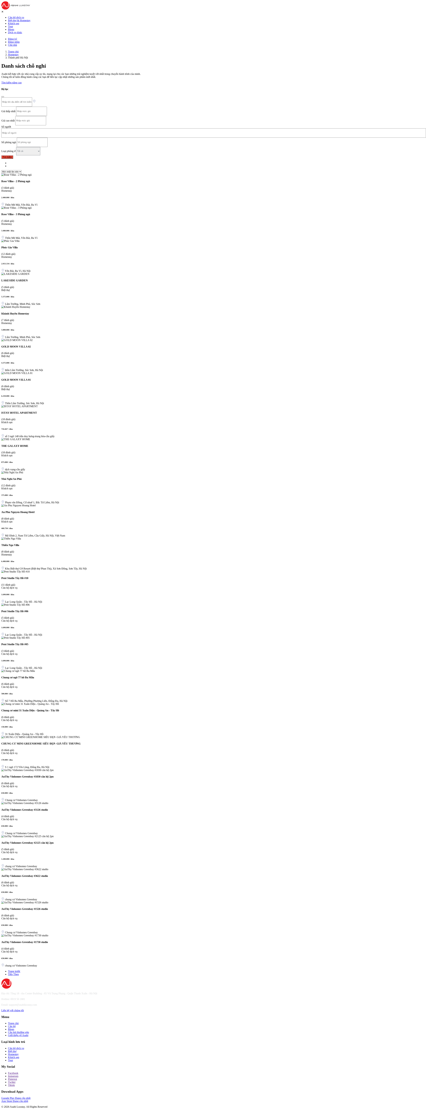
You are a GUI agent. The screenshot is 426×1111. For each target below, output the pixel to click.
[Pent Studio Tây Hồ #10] (15, 571)
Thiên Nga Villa (10, 545)
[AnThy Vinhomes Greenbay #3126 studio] (24, 803)
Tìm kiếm (7, 157)
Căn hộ (12, 1026)
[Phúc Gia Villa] (10, 241)
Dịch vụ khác (15, 32)
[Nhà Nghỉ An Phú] (12, 472)
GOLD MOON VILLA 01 (16, 379)
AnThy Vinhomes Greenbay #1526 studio (24, 909)
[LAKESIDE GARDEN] (15, 273)
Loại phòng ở (8, 151)
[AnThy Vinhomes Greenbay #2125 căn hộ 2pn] (27, 836)
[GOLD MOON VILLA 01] (17, 373)
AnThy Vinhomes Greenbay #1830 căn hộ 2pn (27, 776)
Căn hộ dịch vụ (16, 17)
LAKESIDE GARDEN (14, 280)
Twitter (11, 1082)
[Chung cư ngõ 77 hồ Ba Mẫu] (18, 671)
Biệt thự (12, 1051)
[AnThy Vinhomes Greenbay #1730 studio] (24, 935)
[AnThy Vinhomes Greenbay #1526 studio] (24, 902)
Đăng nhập (14, 41)
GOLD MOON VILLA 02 (16, 346)
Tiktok (11, 1085)
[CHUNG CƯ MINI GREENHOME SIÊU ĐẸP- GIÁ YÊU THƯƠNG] (40, 737)
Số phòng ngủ (8, 142)
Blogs (11, 29)
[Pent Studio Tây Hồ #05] (15, 637)
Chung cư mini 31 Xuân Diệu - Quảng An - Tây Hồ (30, 710)
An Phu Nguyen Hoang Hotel (17, 512)
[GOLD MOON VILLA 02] (17, 340)
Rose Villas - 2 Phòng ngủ (15, 181)
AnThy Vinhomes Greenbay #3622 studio (24, 875)
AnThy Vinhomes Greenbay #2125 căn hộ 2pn (27, 842)
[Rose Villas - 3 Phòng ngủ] (16, 207)
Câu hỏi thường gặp (18, 1032)
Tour (10, 26)
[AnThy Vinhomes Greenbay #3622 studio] (24, 869)
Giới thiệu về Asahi (18, 1035)
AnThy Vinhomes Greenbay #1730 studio (24, 942)
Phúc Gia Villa (9, 247)
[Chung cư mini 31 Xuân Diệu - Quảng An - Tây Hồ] (30, 703)
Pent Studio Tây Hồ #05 (14, 644)
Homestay (13, 54)
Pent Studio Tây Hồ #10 (14, 578)
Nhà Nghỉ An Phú (11, 479)
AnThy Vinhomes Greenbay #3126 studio (24, 809)
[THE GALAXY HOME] (15, 439)
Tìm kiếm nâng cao (11, 82)
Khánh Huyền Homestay (15, 313)
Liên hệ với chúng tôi (12, 1010)
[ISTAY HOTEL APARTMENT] (19, 406)
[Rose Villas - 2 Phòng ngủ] (16, 174)
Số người (6, 126)
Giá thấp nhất (8, 111)
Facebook (13, 1073)
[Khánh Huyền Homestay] (15, 307)
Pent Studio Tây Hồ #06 (14, 611)
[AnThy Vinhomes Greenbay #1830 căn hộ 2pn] (27, 770)
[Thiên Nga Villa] (11, 538)
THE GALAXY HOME (14, 445)
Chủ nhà (12, 45)
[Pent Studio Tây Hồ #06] (15, 604)
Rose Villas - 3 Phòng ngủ (15, 214)
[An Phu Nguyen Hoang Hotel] (18, 505)
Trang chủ (13, 51)
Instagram (13, 1076)
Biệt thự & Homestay (19, 20)
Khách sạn (13, 23)
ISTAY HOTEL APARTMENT (19, 412)
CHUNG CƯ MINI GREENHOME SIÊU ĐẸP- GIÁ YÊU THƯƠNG (41, 743)
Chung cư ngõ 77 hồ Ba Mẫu (17, 677)
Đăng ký (12, 39)
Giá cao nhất (8, 120)
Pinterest (12, 1079)
